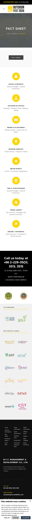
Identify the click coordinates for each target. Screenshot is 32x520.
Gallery (25, 436)
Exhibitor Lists (16, 437)
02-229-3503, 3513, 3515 (11, 488)
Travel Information (26, 428)
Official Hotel (25, 432)
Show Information (17, 428)
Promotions (17, 440)
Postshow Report (7, 439)
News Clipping (25, 439)
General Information (8, 431)
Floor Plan (6, 444)
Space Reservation (17, 432)
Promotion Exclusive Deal (17, 444)
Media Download (26, 444)
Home (8, 34)
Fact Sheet (16, 57)
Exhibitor (14, 34)
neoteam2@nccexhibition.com (13, 495)
